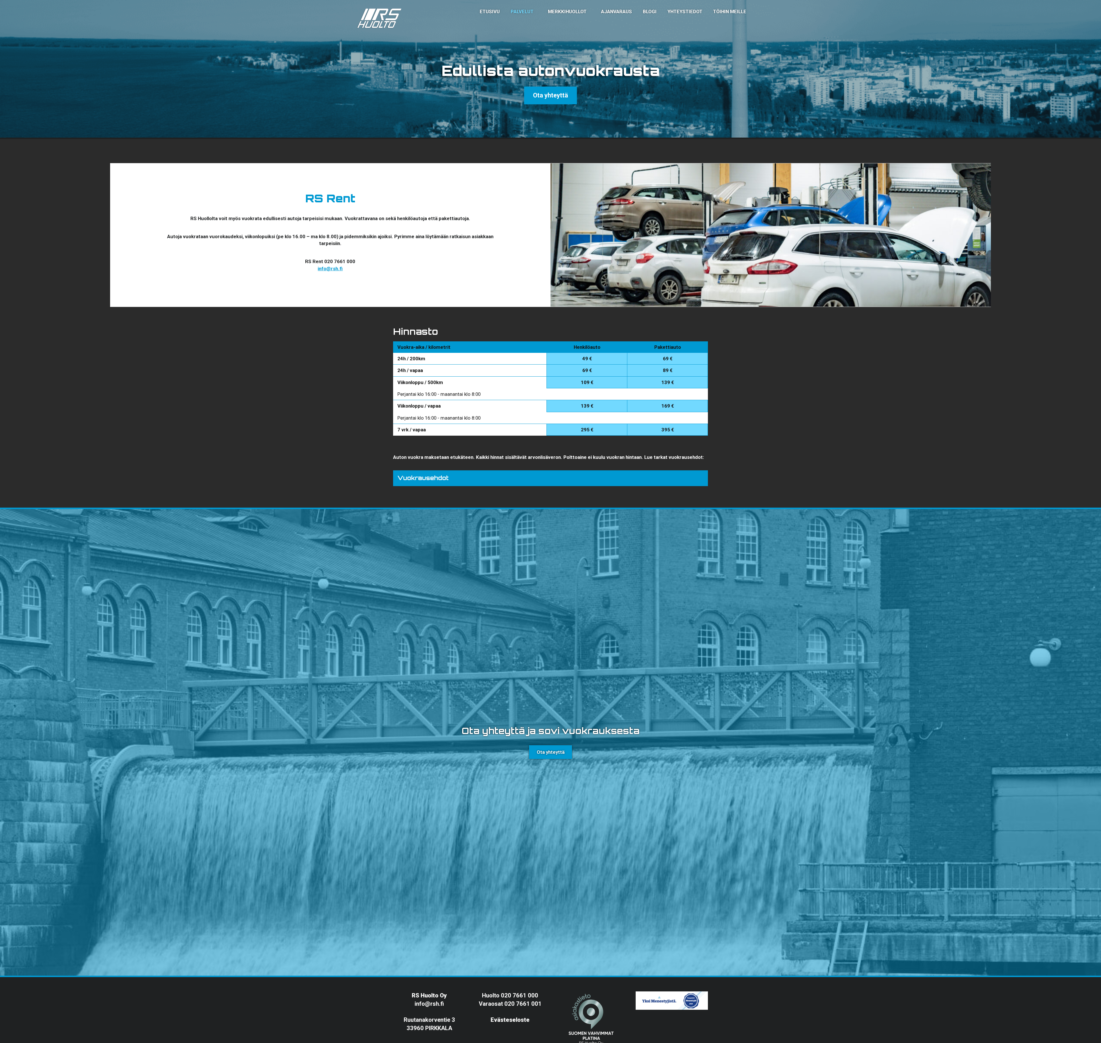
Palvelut (522, 11)
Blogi (650, 11)
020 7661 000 (519, 995)
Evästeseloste (510, 1019)
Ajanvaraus (616, 11)
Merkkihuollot (567, 11)
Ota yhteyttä (550, 95)
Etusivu (490, 11)
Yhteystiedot (684, 11)
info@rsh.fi (330, 268)
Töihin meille (729, 11)
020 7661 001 (523, 1003)
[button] (550, 478)
